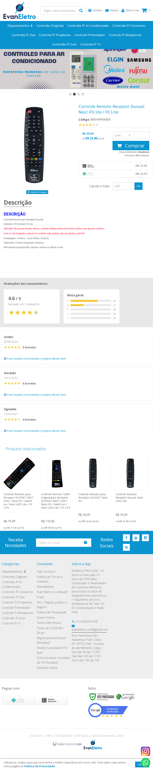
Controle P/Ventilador (16, 608)
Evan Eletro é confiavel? (52, 592)
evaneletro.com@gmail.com (90, 629)
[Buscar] (81, 10)
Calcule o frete (99, 186)
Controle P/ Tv (11, 623)
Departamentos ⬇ (14, 571)
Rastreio (114, 10)
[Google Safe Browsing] (125, 696)
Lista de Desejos (38, 192)
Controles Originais (14, 577)
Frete (40, 597)
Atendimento (45, 587)
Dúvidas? (97, 10)
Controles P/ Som (13, 618)
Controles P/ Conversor (17, 592)
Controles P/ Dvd (13, 597)
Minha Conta (132, 10)
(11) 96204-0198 (87, 621)
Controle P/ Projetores (17, 602)
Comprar (134, 145)
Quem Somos (46, 617)
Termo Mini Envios (49, 623)
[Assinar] (87, 542)
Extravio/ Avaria (47, 668)
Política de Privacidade (51, 612)
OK (138, 186)
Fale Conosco (46, 571)
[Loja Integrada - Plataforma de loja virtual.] (67, 744)
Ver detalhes (19, 491)
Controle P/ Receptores (17, 613)
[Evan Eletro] (20, 10)
